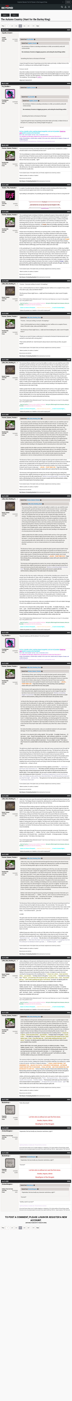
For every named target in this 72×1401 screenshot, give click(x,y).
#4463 (68, 1099)
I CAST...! (39, 77)
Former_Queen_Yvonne (33, 500)
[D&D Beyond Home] (7, 7)
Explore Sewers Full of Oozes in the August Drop (32, 2)
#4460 (68, 854)
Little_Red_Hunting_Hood (34, 317)
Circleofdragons (31, 1156)
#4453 (68, 313)
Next (38, 26)
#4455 (68, 414)
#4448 (68, 83)
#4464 (68, 1128)
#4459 (68, 796)
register (54, 1217)
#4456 (68, 496)
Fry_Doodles (30, 39)
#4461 (68, 957)
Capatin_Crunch (32, 43)
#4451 (68, 211)
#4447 (68, 30)
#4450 (68, 185)
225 (28, 26)
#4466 (68, 1181)
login (41, 1217)
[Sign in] (65, 7)
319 (33, 26)
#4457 (68, 632)
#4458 (68, 663)
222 (16, 26)
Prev (3, 26)
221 (12, 26)
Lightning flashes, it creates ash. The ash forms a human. (33, 1145)
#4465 (68, 1153)
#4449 (68, 145)
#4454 (68, 359)
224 (24, 26)
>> (34, 39)
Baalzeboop (30, 1185)
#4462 (68, 1012)
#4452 (68, 281)
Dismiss (68, 2)
